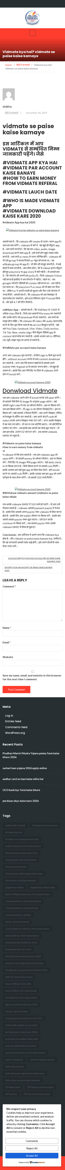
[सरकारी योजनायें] (40, 4)
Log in (9, 715)
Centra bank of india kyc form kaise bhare (27, 928)
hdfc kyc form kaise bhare (19, 976)
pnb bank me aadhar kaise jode (21, 1038)
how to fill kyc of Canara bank (21, 990)
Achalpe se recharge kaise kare (22, 839)
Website (8, 657)
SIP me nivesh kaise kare (37, 1094)
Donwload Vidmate (30, 391)
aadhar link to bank (15, 825)
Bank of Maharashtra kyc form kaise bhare (27, 894)
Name (7, 627)
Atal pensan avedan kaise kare (21, 852)
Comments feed (16, 727)
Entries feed (13, 721)
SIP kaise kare (12, 1087)
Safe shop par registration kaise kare (25, 1073)
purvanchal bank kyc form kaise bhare (25, 1052)
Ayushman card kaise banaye (20, 880)
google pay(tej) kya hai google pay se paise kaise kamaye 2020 (34, 560)
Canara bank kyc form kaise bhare (23, 901)
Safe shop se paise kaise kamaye (22, 1080)
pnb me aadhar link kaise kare (20, 1045)
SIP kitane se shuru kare (40, 1087)
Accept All (32, 1155)
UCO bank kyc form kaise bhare (21, 789)
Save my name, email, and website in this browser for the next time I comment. (32, 677)
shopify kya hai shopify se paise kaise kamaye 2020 (29, 569)
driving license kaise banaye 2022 (23, 956)
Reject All (31, 1148)
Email (7, 642)
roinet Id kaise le (14, 1059)
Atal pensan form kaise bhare (21, 859)
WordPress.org (15, 733)
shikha (7, 106)
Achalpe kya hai (13, 832)
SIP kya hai (11, 1094)
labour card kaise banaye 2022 (21, 1004)
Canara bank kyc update (18, 914)
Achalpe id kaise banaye (45, 825)
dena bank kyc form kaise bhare (22, 935)
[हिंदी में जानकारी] (53, 4)
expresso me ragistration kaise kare (24, 963)
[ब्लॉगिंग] (46, 4)
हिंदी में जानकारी (11, 112)
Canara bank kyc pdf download (21, 908)
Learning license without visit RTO (24, 1018)
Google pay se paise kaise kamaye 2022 (26, 970)
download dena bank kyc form (21, 942)
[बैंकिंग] (33, 4)
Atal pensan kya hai (15, 866)
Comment (9, 586)
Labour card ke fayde (16, 1011)
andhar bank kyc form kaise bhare (23, 846)
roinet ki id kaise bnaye (42, 1059)
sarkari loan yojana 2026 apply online (25, 768)
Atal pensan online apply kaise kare (24, 873)
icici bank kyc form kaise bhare (21, 997)
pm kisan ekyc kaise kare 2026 (21, 800)
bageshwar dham (14, 887)
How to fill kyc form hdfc (18, 983)
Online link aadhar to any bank (21, 1025)
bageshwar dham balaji (43, 887)
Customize (32, 1140)
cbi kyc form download (17, 921)
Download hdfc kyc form (18, 949)
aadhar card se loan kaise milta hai (23, 778)
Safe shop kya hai (14, 1066)
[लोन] (59, 4)
